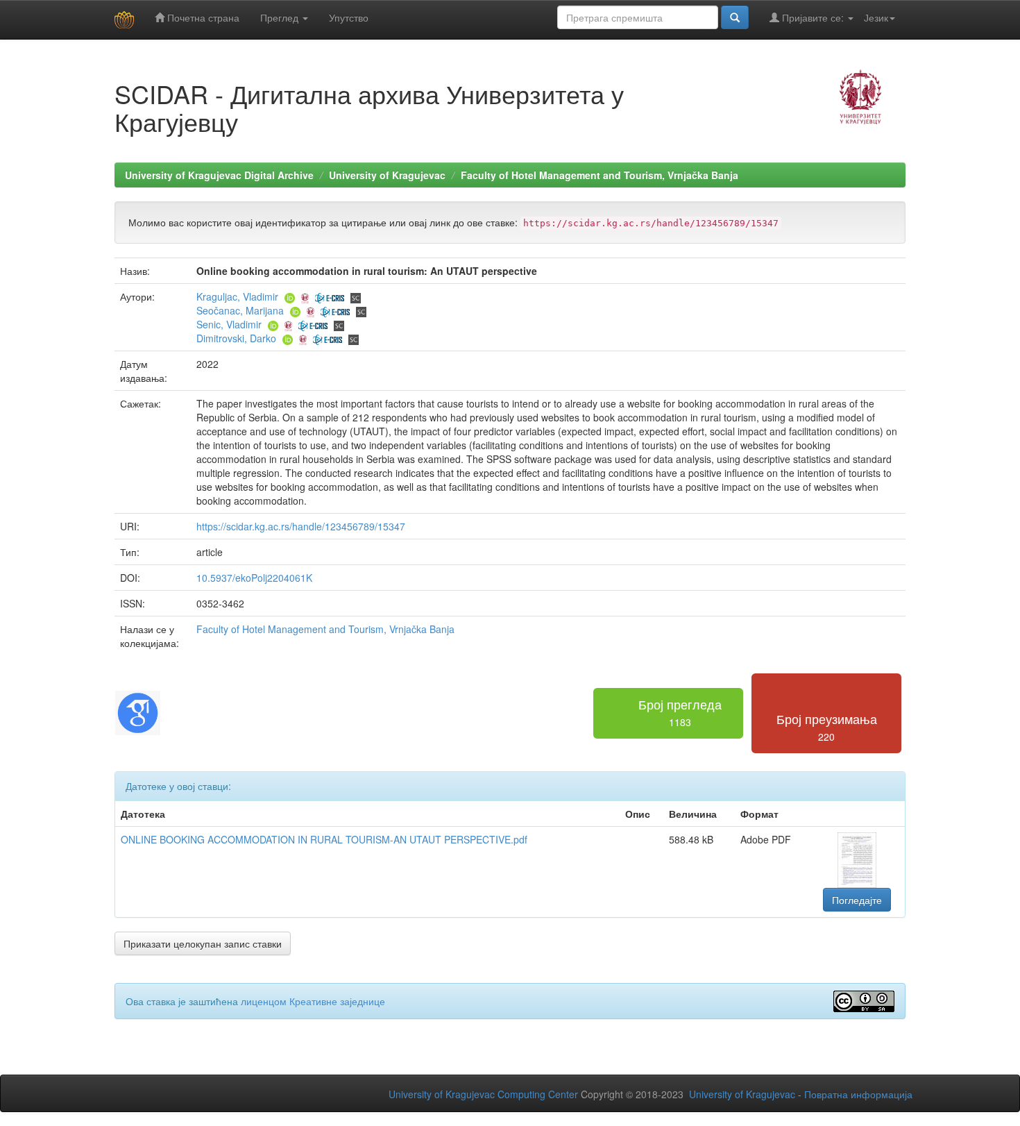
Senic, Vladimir (229, 324)
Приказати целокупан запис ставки (203, 943)
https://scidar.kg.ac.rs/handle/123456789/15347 (300, 526)
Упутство (348, 17)
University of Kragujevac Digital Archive (219, 175)
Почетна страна (201, 17)
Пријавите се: (813, 17)
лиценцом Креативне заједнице (313, 1001)
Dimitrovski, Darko (236, 338)
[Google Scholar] (137, 712)
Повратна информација (858, 1094)
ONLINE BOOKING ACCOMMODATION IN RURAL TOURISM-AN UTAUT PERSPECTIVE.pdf (324, 839)
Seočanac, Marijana (240, 310)
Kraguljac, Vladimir (237, 296)
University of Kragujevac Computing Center (483, 1094)
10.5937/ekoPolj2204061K (254, 578)
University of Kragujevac (387, 175)
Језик (876, 17)
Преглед (280, 17)
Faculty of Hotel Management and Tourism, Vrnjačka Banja (599, 175)
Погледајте (857, 900)
